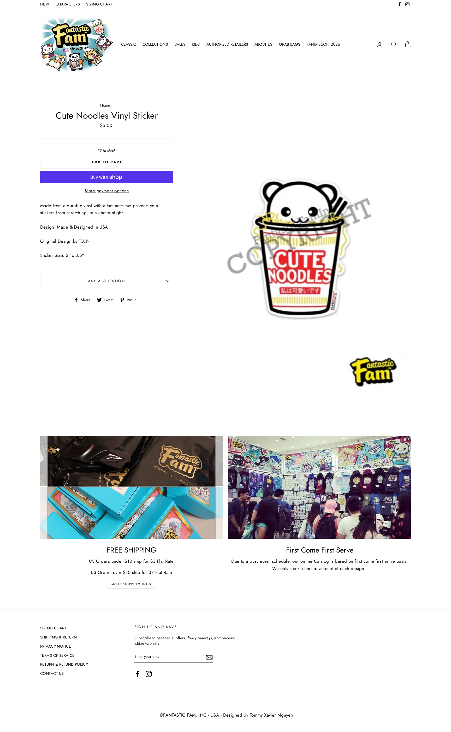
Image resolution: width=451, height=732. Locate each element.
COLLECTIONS (155, 44)
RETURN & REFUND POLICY (64, 664)
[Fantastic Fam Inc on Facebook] (137, 674)
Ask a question (107, 280)
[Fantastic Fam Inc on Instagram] (149, 674)
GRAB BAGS (289, 44)
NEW (44, 4)
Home (105, 105)
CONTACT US (52, 673)
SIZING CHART (99, 4)
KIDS (196, 44)
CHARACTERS (68, 4)
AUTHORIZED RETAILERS (227, 44)
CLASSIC (128, 44)
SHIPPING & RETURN (58, 637)
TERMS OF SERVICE (57, 655)
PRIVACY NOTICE (55, 646)
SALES (180, 44)
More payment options (107, 191)
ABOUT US (263, 44)
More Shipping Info (131, 584)
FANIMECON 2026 (323, 44)
